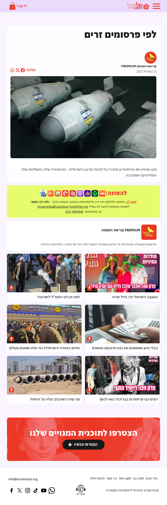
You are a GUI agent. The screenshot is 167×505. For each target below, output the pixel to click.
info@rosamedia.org (23, 479)
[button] (12, 6)
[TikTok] (35, 490)
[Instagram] (27, 490)
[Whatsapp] (51, 490)
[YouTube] (43, 490)
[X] (19, 490)
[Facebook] (11, 490)
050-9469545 (74, 211)
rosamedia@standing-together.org (63, 206)
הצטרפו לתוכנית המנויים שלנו (84, 433)
